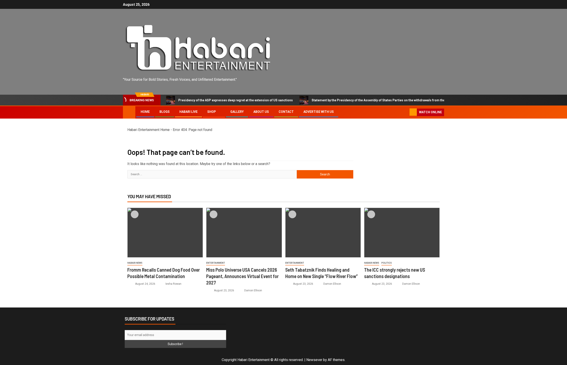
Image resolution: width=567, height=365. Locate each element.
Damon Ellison (253, 290)
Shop (211, 111)
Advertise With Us (318, 111)
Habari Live (188, 111)
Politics (386, 263)
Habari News (134, 263)
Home (145, 111)
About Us (261, 111)
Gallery (237, 111)
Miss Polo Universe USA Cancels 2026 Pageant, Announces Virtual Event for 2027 (242, 276)
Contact (286, 111)
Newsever (314, 360)
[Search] (405, 112)
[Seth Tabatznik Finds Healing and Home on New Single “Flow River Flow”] (323, 232)
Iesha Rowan (173, 283)
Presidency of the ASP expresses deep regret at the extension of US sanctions (224, 100)
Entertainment (215, 263)
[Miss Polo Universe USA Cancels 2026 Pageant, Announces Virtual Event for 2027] (244, 232)
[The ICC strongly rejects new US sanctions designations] (402, 232)
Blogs (164, 111)
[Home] (129, 112)
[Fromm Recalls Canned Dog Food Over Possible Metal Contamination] (165, 232)
